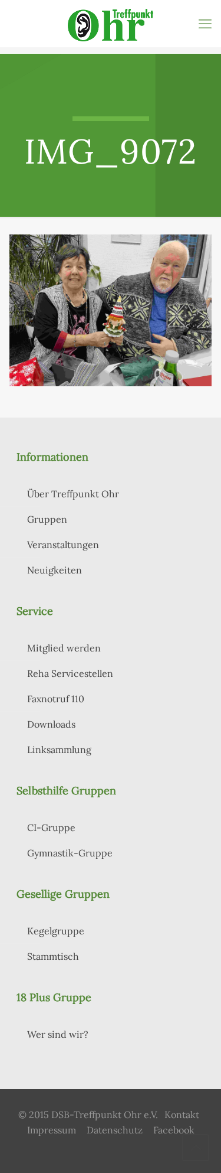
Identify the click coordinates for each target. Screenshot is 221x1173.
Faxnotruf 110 (55, 699)
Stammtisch (53, 956)
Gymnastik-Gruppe (70, 853)
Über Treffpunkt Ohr (73, 494)
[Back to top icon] (195, 1147)
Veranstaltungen (63, 544)
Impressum (51, 1130)
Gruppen (47, 519)
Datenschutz (115, 1130)
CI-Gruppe (51, 827)
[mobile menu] (205, 24)
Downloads (51, 724)
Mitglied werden (64, 648)
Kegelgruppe (55, 931)
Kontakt (181, 1114)
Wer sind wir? (57, 1034)
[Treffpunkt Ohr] (110, 23)
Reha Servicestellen (70, 673)
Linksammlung (59, 749)
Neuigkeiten (54, 570)
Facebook (173, 1130)
